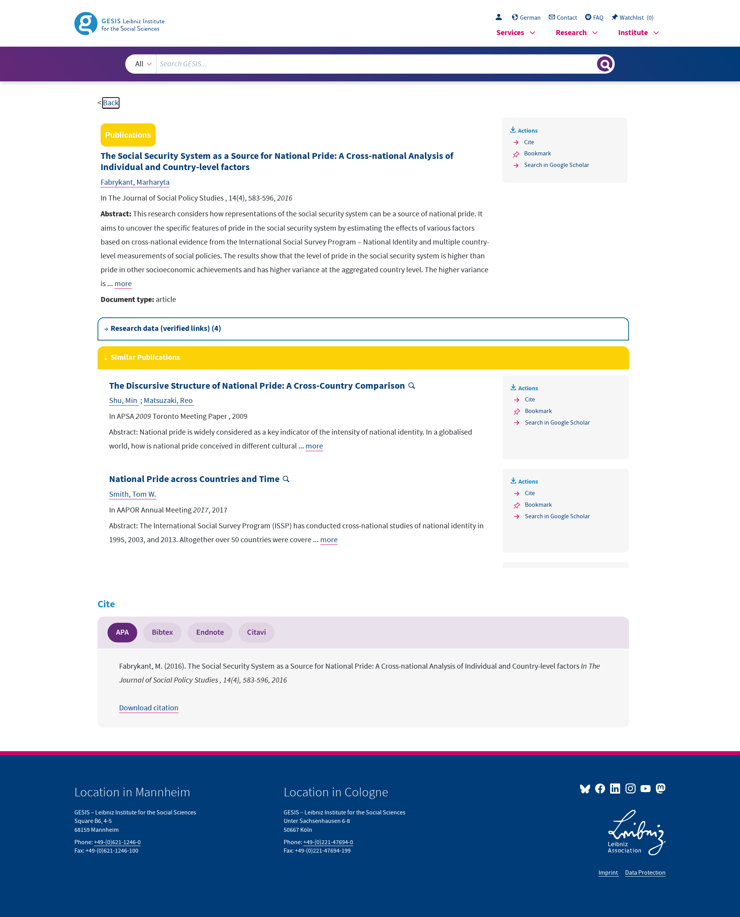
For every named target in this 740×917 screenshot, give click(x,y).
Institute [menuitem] (633, 33)
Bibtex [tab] (162, 632)
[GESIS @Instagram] (630, 788)
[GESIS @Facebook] (600, 788)
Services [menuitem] (510, 33)
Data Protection (645, 873)
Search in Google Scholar (556, 165)
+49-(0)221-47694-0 (328, 842)
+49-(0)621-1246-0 (117, 842)
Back (111, 103)
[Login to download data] (501, 18)
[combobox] (370, 64)
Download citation (148, 708)
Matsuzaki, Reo (169, 401)
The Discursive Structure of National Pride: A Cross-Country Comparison (257, 386)
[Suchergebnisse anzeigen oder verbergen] (605, 64)
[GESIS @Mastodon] (660, 788)
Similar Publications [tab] (145, 357)
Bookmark (537, 153)
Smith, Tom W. (132, 494)
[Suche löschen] (590, 63)
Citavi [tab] (256, 632)
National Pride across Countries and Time (194, 479)
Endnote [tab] (210, 632)
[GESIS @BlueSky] (586, 788)
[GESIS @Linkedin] (615, 788)
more (123, 284)
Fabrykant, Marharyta (135, 182)
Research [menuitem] (571, 33)
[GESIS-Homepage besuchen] (120, 23)
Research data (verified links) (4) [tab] (166, 329)
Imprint (609, 873)
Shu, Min (124, 401)
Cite (529, 142)
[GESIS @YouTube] (646, 788)
